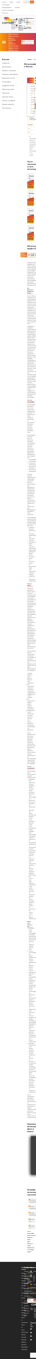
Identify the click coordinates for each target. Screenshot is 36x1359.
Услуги (4, 2)
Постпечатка (6, 108)
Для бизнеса (6, 67)
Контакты (5, 13)
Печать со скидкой (8, 100)
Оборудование (6, 7)
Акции (18, 2)
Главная (29, 59)
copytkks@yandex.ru (28, 18)
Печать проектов (13, 34)
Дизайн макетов (8, 104)
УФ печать (5, 93)
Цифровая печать (13, 48)
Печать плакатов (13, 36)
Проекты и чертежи (9, 70)
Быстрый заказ (31, 23)
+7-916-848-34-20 (34, 1278)
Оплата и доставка (8, 10)
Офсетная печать (13, 50)
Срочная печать (7, 97)
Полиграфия (6, 82)
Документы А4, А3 (8, 78)
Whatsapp (28, 27)
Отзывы (26, 1303)
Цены (11, 2)
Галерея (17, 7)
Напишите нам (31, 21)
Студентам (6, 63)
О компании (6, 5)
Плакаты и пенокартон (10, 74)
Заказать (30, 185)
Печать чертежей (13, 46)
